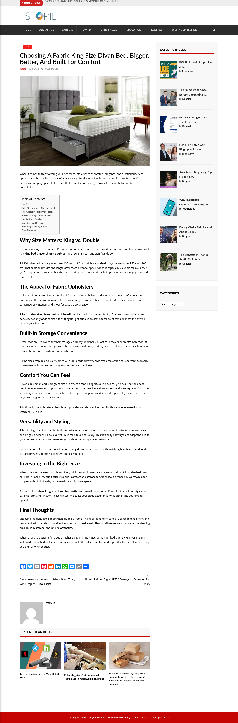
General (157, 29)
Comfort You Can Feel (32, 219)
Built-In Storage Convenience (36, 216)
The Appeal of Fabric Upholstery (37, 212)
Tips (27, 47)
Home (27, 29)
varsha (23, 69)
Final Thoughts (29, 230)
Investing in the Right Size (34, 227)
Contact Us (46, 29)
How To (85, 29)
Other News (109, 29)
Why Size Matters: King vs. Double (39, 208)
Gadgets (67, 29)
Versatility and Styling (32, 223)
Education (134, 29)
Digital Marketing (184, 29)
